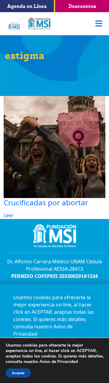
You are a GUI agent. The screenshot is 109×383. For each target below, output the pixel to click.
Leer (9, 215)
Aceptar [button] (18, 373)
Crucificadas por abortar (46, 202)
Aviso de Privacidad (58, 361)
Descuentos (82, 6)
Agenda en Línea (27, 6)
